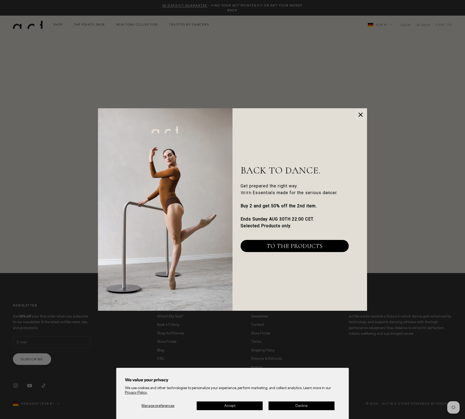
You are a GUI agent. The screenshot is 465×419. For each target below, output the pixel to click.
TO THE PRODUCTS (295, 246)
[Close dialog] (360, 114)
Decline (301, 405)
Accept (229, 405)
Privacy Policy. (136, 392)
